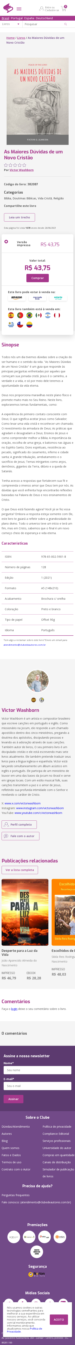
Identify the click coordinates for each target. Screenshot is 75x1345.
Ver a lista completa (20, 870)
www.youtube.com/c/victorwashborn (38, 813)
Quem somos (10, 1148)
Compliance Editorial (56, 1134)
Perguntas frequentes (16, 1195)
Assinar (13, 1099)
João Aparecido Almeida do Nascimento (19, 963)
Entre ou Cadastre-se (52, 9)
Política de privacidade (57, 1126)
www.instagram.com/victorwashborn (40, 808)
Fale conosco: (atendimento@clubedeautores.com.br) (36, 1202)
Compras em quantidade (59, 1155)
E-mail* (9, 1079)
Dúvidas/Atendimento (16, 1126)
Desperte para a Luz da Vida (19, 952)
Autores (7, 1134)
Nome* (9, 1063)
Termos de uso (11, 1162)
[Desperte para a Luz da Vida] (25, 912)
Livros (21, 38)
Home (10, 38)
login (14, 1009)
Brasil (5, 18)
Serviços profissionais (57, 1141)
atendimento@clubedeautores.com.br (25, 644)
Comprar (37, 278)
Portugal (17, 18)
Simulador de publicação (58, 1172)
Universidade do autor (57, 1148)
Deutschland (44, 18)
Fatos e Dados (11, 1155)
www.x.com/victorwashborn (23, 803)
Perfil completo (21, 824)
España (29, 18)
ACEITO (59, 1319)
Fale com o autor (22, 836)
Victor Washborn (22, 170)
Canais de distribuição (57, 1162)
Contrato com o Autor (16, 1169)
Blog (5, 1141)
